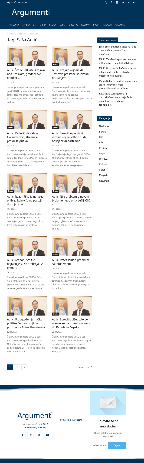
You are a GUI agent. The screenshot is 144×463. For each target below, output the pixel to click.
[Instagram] (117, 2)
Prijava (117, 446)
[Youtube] (134, 2)
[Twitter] (128, 2)
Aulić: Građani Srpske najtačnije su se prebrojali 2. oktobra (25, 264)
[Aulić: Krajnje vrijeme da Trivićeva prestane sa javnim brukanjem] (72, 56)
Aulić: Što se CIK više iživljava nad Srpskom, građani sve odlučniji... (26, 74)
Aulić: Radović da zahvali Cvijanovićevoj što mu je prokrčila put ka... (23, 137)
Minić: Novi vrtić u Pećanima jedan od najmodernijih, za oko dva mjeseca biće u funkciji (117, 72)
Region (53, 25)
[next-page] (24, 367)
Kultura (85, 25)
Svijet (63, 25)
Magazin (107, 25)
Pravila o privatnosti (71, 420)
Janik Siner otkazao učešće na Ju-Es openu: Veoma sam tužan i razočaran (117, 50)
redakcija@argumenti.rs (35, 428)
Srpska (26, 25)
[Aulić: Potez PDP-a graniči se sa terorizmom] (72, 246)
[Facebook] (111, 2)
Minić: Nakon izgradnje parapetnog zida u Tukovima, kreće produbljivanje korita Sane (118, 85)
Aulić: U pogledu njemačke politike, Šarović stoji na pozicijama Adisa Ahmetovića (26, 323)
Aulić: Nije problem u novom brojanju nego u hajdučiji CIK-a (71, 200)
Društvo (73, 25)
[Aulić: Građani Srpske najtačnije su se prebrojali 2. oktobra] (27, 246)
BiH (35, 25)
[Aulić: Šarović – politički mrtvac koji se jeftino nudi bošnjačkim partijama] (72, 120)
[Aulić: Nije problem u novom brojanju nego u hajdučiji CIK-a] (72, 183)
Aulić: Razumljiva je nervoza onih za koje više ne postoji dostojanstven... (25, 200)
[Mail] (122, 2)
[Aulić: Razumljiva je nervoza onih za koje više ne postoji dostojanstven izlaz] (27, 183)
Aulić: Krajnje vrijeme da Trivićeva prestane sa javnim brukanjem (70, 74)
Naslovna (14, 25)
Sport (96, 25)
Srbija (43, 25)
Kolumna (120, 25)
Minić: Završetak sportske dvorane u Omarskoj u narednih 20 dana (117, 61)
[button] (106, 2)
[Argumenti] (35, 416)
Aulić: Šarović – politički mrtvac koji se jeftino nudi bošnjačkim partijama (69, 137)
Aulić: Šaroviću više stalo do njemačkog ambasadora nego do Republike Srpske (71, 323)
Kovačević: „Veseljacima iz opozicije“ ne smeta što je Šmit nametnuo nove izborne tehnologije (115, 99)
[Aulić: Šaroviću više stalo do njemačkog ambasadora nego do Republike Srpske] (72, 306)
